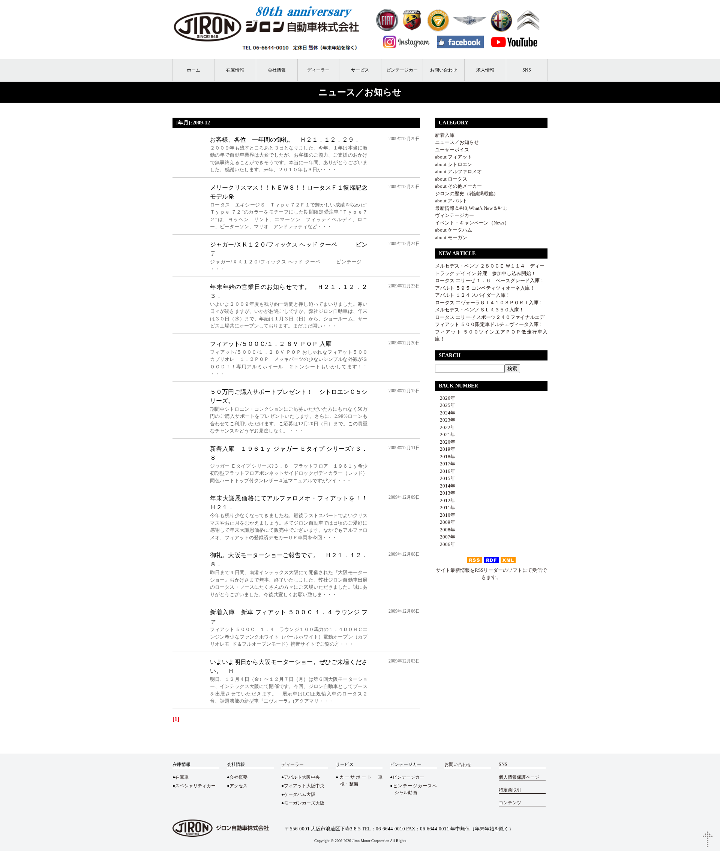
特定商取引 (510, 790)
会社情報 (277, 70)
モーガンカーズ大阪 (304, 803)
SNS (526, 70)
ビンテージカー (402, 70)
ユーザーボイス (452, 150)
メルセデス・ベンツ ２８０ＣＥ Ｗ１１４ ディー (489, 266)
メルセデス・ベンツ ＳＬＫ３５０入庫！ (479, 310)
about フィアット (453, 157)
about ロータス (451, 179)
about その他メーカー (458, 186)
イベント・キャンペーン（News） (472, 223)
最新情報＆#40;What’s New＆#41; (471, 208)
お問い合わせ (443, 70)
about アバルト (451, 200)
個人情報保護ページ (519, 777)
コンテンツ (510, 802)
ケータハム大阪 (299, 794)
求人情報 (485, 70)
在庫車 (182, 777)
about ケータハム (453, 230)
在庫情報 (235, 70)
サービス (360, 70)
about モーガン (451, 237)
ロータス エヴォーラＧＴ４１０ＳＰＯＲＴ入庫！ (489, 302)
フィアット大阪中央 (304, 785)
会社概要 (239, 777)
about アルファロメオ (458, 171)
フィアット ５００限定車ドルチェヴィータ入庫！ (489, 324)
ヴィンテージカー (454, 215)
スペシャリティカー (195, 785)
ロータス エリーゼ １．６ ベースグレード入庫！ (489, 280)
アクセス (239, 785)
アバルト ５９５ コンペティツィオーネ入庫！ (485, 288)
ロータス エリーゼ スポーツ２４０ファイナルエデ (489, 317)
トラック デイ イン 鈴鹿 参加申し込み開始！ (485, 273)
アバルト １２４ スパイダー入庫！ (472, 295)
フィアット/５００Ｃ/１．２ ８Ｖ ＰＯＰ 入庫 (271, 344)
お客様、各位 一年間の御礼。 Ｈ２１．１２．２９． (285, 139)
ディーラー (318, 70)
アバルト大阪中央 (302, 777)
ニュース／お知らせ (457, 142)
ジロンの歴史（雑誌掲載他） (466, 193)
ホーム (193, 70)
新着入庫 (444, 135)
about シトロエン (453, 164)
